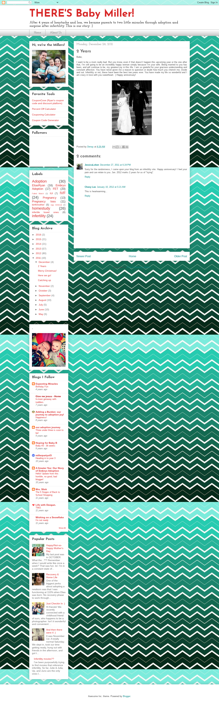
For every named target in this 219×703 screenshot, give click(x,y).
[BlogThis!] (117, 147)
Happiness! (41, 417)
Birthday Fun (42, 386)
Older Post (180, 256)
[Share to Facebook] (123, 147)
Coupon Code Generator (45, 120)
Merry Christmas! (47, 270)
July (41, 304)
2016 (39, 234)
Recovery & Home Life (52, 576)
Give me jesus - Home (48, 396)
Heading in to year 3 (45, 458)
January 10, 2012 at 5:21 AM (111, 187)
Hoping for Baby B (46, 442)
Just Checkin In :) (55, 603)
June (42, 309)
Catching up (44, 280)
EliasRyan (38, 185)
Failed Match (38, 193)
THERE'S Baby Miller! (81, 14)
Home (37, 32)
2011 (39, 258)
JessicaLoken (92, 165)
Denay (90, 146)
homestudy (41, 208)
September (45, 295)
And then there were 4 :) (54, 631)
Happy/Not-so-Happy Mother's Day (54, 548)
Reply (87, 177)
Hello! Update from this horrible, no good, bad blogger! (47, 476)
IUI (51, 193)
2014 (39, 243)
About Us (55, 32)
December (45, 262)
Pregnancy (49, 197)
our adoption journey (48, 427)
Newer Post (83, 256)
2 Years (42, 266)
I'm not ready (42, 520)
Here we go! (44, 275)
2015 (39, 239)
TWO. (38, 507)
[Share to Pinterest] (127, 147)
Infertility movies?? (44, 658)
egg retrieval (56, 205)
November (45, 286)
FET (55, 188)
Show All (62, 528)
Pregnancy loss (44, 201)
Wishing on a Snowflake (50, 517)
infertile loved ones (45, 212)
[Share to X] (120, 147)
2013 (39, 248)
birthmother (38, 204)
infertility (39, 216)
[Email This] (114, 147)
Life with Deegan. (46, 504)
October (43, 290)
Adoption (39, 181)
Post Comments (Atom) (138, 267)
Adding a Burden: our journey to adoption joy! (50, 413)
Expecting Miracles (47, 383)
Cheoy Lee (90, 187)
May (41, 314)
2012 (39, 253)
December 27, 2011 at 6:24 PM (115, 165)
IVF (63, 193)
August (43, 300)
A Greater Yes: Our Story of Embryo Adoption (50, 469)
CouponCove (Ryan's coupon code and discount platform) (48, 102)
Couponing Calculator (43, 114)
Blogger (126, 696)
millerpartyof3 (44, 455)
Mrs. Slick (41, 489)
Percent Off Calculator (44, 109)
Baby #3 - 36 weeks (45, 445)
